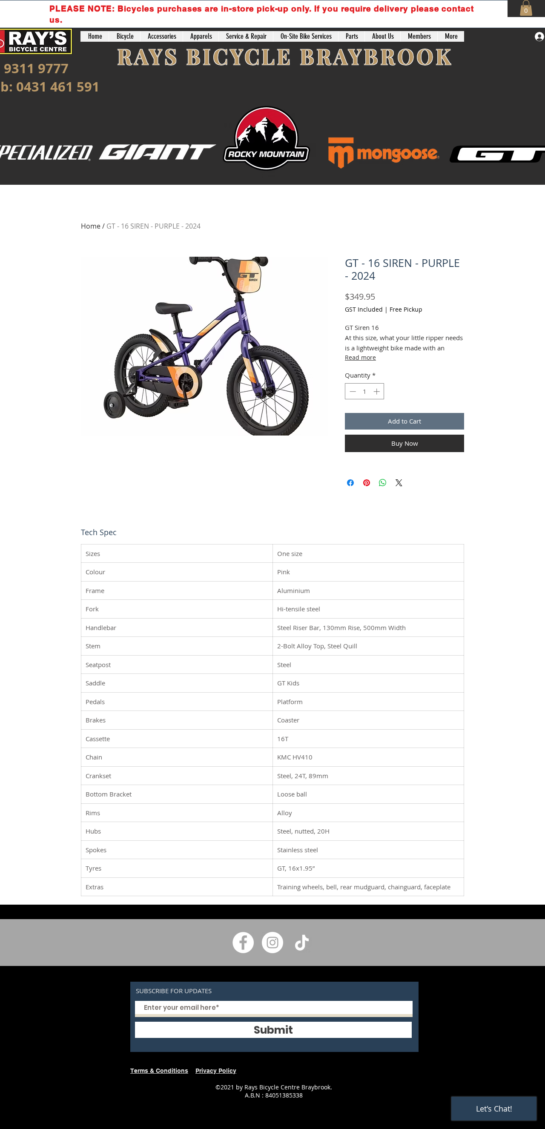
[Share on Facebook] (350, 483)
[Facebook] (243, 942)
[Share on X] (399, 483)
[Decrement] (352, 391)
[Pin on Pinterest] (366, 483)
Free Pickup (406, 309)
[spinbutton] (365, 391)
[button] (526, 8)
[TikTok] (302, 942)
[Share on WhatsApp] (383, 483)
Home (90, 226)
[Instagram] (272, 942)
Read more (360, 357)
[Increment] (377, 391)
